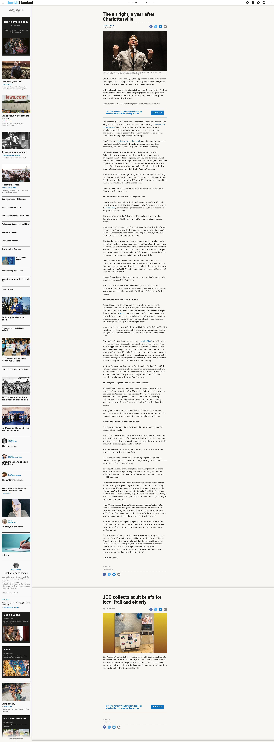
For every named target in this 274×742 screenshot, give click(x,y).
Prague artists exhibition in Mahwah (13, 329)
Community (107, 722)
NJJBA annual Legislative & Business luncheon (15, 429)
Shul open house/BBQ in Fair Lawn (15, 216)
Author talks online (21, 258)
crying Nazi (146, 341)
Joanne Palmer (16, 25)
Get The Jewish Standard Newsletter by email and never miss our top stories (124, 113)
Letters (5, 555)
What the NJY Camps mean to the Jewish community (15, 710)
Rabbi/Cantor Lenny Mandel (11, 155)
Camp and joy (8, 703)
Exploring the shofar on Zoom (13, 318)
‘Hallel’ (6, 649)
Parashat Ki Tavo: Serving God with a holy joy (16, 604)
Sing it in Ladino (11, 615)
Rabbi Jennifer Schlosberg (11, 607)
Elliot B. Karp (7, 493)
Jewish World (108, 569)
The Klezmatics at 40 (16, 21)
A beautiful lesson (10, 184)
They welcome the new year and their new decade (16, 31)
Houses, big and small (12, 526)
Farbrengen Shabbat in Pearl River (16, 224)
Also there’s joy (9, 446)
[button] (271, 2)
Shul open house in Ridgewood (14, 199)
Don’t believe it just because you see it (15, 116)
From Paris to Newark (14, 718)
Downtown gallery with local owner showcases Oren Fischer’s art (15, 657)
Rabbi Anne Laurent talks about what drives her (15, 726)
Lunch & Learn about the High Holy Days (15, 280)
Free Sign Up (157, 112)
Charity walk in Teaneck (11, 249)
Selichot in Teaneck (10, 232)
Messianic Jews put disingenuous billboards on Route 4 (13, 124)
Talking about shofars (10, 241)
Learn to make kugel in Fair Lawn (15, 369)
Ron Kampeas (109, 26)
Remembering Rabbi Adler (12, 271)
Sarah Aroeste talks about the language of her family (15, 622)
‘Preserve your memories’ (14, 152)
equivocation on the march (128, 141)
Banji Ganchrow (16, 569)
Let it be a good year (12, 81)
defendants (110, 207)
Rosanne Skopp (12, 522)
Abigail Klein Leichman (9, 187)
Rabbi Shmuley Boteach (15, 457)
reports (122, 313)
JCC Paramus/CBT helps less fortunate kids (14, 359)
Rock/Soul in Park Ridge (11, 207)
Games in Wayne (8, 289)
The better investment (13, 480)
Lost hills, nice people (16, 572)
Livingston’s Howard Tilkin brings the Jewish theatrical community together (14, 88)
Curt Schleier (7, 84)
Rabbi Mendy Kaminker (14, 475)
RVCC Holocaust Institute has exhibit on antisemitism (15, 398)
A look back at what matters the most (14, 158)
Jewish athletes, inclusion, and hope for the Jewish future (14, 489)
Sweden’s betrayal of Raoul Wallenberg (15, 463)
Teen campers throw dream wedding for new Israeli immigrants (15, 191)
